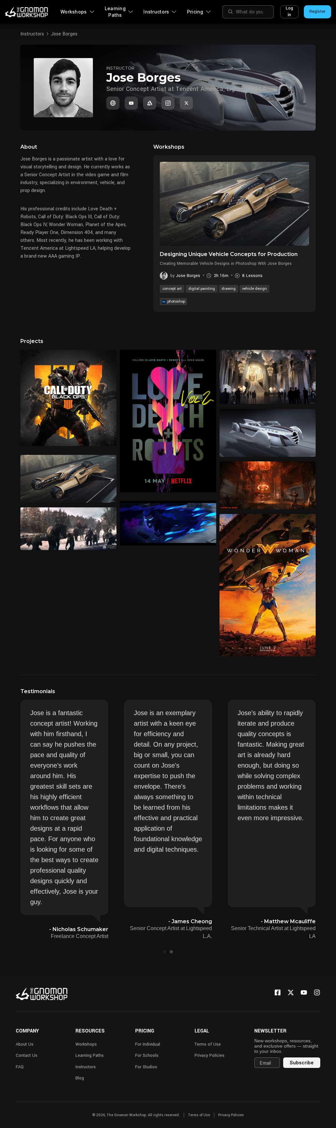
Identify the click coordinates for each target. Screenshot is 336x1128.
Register (317, 11)
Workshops (73, 11)
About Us (24, 1044)
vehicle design (254, 288)
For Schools (146, 1055)
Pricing (195, 11)
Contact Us (26, 1055)
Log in (289, 11)
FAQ (20, 1067)
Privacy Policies (209, 1055)
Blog (79, 1078)
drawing (228, 288)
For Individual (147, 1044)
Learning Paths (115, 12)
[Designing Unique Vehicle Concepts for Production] (234, 204)
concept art (172, 288)
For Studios (146, 1067)
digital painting (201, 288)
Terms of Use (208, 1044)
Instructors (156, 11)
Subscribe (302, 1062)
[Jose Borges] (112, 103)
